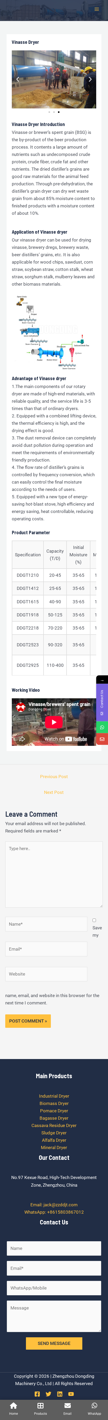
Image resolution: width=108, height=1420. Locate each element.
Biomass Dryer (54, 1103)
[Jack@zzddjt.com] (102, 739)
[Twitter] (48, 1394)
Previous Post (54, 776)
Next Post (54, 792)
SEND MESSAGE (54, 1343)
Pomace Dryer (54, 1110)
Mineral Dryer (54, 1147)
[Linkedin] (60, 1394)
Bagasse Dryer (54, 1118)
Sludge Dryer (54, 1132)
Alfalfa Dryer (54, 1140)
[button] (17, 79)
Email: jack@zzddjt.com (54, 1204)
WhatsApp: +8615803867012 (54, 1212)
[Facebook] (37, 1394)
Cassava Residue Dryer (54, 1125)
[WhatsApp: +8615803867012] (102, 727)
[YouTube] (71, 1394)
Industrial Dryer (54, 1096)
